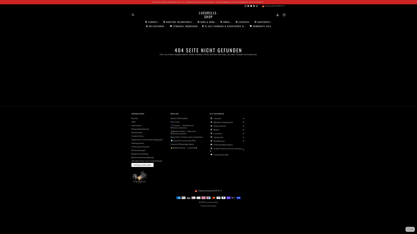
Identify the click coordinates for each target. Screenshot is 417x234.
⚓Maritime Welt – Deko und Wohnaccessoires (183, 132)
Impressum (136, 125)
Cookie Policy (137, 136)
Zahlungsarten (137, 143)
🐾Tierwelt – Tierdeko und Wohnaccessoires (182, 126)
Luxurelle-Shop (208, 14)
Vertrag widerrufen (142, 165)
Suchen (134, 118)
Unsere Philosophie (179, 118)
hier (224, 54)
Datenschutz (137, 133)
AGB (133, 122)
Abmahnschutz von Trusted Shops (146, 161)
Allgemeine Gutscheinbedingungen (147, 140)
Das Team (175, 122)
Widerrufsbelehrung (140, 129)
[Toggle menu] (243, 118)
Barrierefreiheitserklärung (142, 157)
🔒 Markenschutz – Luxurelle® (184, 148)
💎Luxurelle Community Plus (183, 141)
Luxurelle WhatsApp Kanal (182, 144)
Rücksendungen (138, 150)
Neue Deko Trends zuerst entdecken (187, 137)
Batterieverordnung (139, 154)
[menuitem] (152, 22)
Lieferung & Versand (140, 147)
